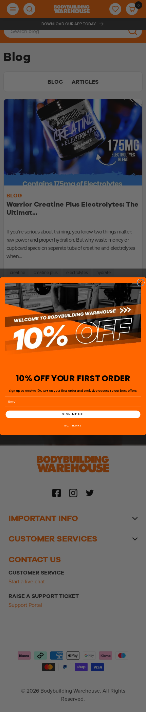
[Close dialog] (141, 282)
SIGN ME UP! (73, 414)
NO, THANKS (73, 425)
